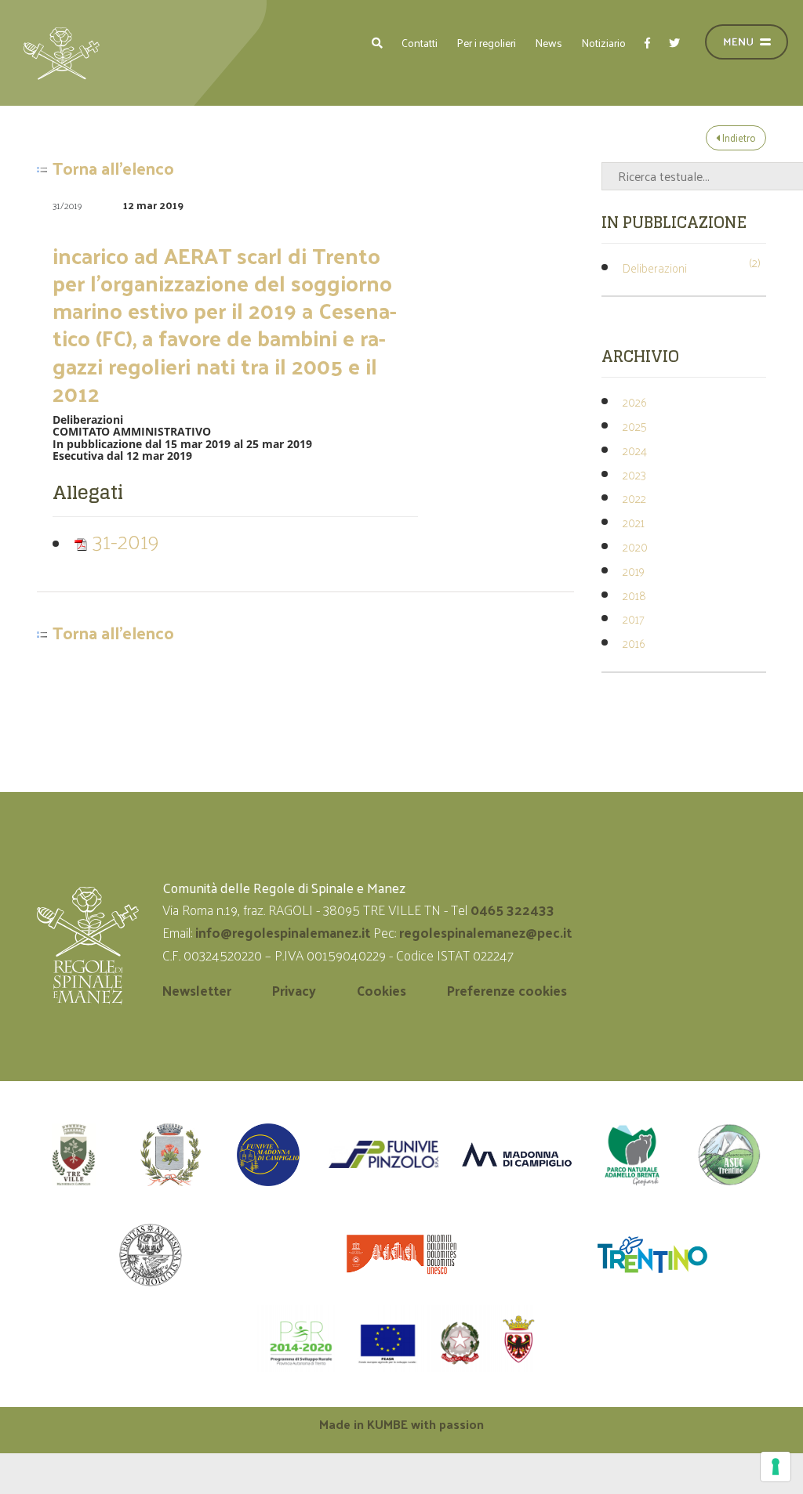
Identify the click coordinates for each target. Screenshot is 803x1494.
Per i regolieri (486, 42)
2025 (635, 425)
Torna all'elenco (113, 168)
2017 (634, 618)
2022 (634, 497)
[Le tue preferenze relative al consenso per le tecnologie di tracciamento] (775, 1466)
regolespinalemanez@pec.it (487, 932)
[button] (377, 42)
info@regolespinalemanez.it (282, 932)
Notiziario (603, 42)
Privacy (294, 990)
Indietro (738, 137)
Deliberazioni (655, 267)
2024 (635, 450)
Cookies (381, 990)
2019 (634, 570)
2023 (634, 474)
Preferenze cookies (507, 990)
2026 (634, 401)
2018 (634, 595)
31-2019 (123, 540)
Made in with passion (401, 1424)
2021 (634, 522)
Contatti (420, 42)
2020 (635, 546)
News (548, 42)
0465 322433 (512, 909)
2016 (634, 642)
